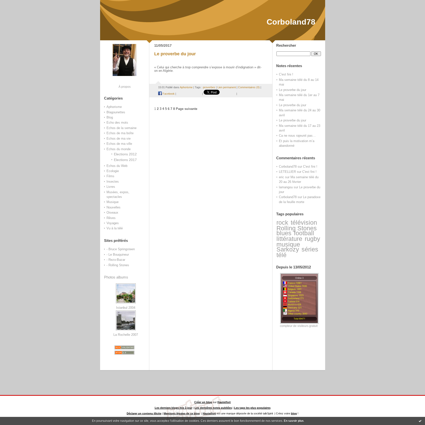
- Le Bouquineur (117, 254)
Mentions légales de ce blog (182, 413)
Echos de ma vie (118, 138)
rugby (312, 238)
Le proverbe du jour (292, 90)
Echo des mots (117, 122)
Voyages (112, 223)
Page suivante (186, 109)
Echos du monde (118, 149)
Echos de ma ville (119, 144)
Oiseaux (112, 212)
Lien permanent (226, 87)
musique (288, 244)
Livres (110, 187)
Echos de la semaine (121, 128)
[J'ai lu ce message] (420, 421)
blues (283, 233)
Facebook (168, 93)
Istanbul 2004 (125, 307)
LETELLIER (287, 172)
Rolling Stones (296, 228)
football (304, 233)
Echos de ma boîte (120, 133)
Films (110, 176)
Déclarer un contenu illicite (144, 413)
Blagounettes (115, 112)
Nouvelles (113, 207)
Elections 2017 (125, 160)
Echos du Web (116, 166)
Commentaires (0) (249, 87)
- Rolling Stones (117, 265)
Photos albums (116, 277)
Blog (109, 117)
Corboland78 (291, 21)
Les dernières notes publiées (213, 407)
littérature (289, 238)
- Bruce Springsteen (120, 249)
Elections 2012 (125, 154)
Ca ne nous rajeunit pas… (297, 135)
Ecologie (112, 171)
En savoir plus (294, 421)
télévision (304, 222)
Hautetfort (224, 402)
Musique (112, 202)
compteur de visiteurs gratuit (299, 325)
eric (281, 177)
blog (294, 413)
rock (282, 222)
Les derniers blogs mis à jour (173, 407)
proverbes (209, 87)
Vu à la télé (114, 228)
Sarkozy (287, 249)
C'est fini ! (286, 74)
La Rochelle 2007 (125, 335)
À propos (125, 86)
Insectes (112, 181)
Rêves (111, 218)
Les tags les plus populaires (252, 407)
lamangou (286, 187)
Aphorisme (114, 107)
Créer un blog (203, 402)
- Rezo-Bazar (115, 260)
